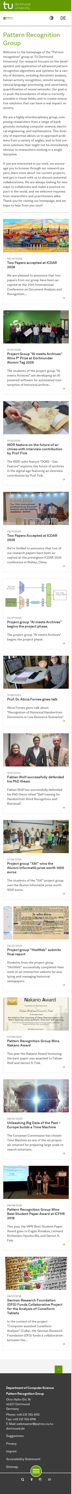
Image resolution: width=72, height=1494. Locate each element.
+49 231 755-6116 (24, 1419)
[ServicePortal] (40, 1480)
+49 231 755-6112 (28, 1414)
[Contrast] (51, 18)
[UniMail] (49, 1480)
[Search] (22, 1480)
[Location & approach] (31, 1480)
